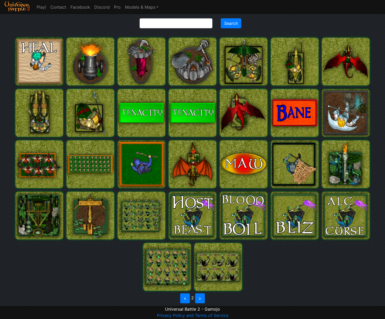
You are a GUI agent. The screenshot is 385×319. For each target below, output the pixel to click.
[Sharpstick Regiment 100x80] (142, 238)
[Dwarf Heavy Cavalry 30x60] (142, 84)
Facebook (80, 7)
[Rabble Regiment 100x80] (167, 290)
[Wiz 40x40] (193, 238)
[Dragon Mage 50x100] (193, 187)
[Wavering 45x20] (142, 136)
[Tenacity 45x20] (193, 136)
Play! (41, 7)
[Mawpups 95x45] (244, 187)
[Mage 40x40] (39, 84)
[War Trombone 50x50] (346, 187)
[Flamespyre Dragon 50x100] (244, 136)
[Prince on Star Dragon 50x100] (346, 84)
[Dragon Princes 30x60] (295, 84)
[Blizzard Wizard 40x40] (346, 136)
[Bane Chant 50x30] (295, 136)
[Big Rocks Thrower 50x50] (39, 238)
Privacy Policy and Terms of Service (192, 315)
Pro (117, 7)
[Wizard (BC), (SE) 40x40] (142, 187)
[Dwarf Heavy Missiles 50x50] (91, 84)
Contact (58, 7)
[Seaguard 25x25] (91, 136)
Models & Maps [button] (140, 7)
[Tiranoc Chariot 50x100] (39, 136)
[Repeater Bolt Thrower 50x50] (244, 84)
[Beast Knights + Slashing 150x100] (39, 187)
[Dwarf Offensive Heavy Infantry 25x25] (193, 84)
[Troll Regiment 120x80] (218, 290)
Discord (102, 7)
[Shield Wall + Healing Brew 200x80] (91, 187)
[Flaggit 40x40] (295, 187)
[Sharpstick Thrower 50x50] (91, 238)
